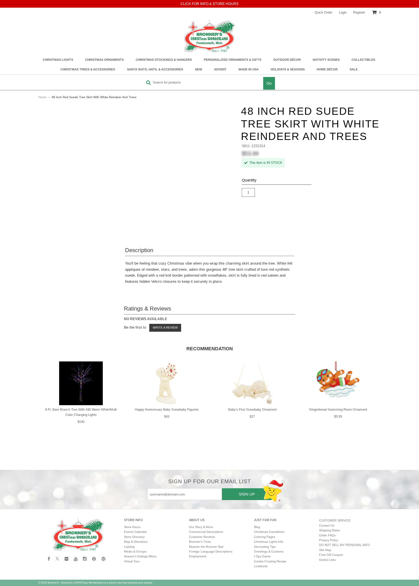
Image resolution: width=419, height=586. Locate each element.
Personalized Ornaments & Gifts (232, 59)
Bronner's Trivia (200, 541)
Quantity (249, 180)
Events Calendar (135, 532)
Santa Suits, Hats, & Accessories (155, 69)
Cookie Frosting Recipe (270, 561)
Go (269, 83)
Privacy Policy (328, 540)
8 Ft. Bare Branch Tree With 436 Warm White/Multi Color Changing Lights (81, 412)
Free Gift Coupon (331, 554)
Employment (197, 556)
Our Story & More (201, 527)
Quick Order (323, 12)
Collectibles (363, 59)
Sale (354, 69)
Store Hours (132, 527)
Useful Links (327, 560)
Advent (220, 69)
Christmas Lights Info (268, 541)
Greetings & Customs (268, 551)
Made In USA (249, 69)
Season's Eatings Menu (140, 556)
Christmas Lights (58, 59)
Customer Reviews (202, 537)
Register (359, 12)
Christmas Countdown (269, 532)
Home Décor (327, 69)
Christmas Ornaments (104, 59)
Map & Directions (136, 541)
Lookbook (261, 566)
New (198, 69)
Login (343, 12)
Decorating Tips (265, 546)
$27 (252, 416)
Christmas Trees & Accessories (87, 69)
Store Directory (134, 537)
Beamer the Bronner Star (206, 546)
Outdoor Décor (287, 59)
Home (42, 97)
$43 (166, 416)
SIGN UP (247, 494)
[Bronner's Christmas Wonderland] (209, 36)
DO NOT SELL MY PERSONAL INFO (344, 545)
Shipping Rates (329, 530)
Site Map (325, 550)
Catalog (129, 546)
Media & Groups (135, 551)
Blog (257, 527)
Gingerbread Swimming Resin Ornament (338, 409)
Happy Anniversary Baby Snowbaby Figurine (167, 409)
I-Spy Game (262, 556)
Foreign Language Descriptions (210, 551)
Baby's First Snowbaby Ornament (252, 409)
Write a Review (165, 327)
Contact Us (326, 525)
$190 (80, 422)
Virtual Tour (132, 561)
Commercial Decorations (206, 532)
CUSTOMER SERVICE (334, 520)
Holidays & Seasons (288, 69)
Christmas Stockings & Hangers (164, 59)
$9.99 (338, 416)
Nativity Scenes (326, 59)
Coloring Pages (264, 537)
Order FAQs (327, 535)
